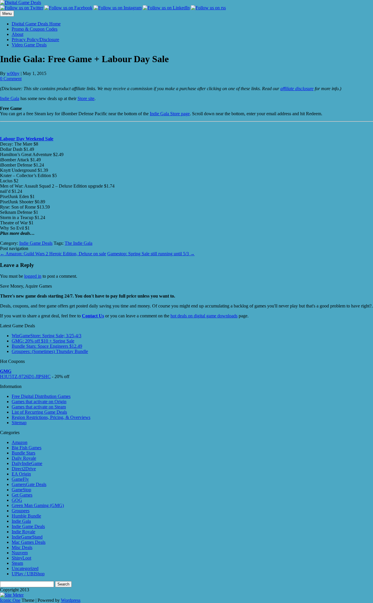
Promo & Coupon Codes (34, 29)
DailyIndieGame (27, 463)
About (17, 34)
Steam (17, 563)
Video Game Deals (29, 44)
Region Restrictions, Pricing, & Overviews (51, 417)
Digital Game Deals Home (36, 23)
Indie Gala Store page (170, 113)
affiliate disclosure (297, 88)
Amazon (19, 442)
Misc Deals (22, 547)
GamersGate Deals (29, 484)
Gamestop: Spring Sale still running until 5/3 (151, 253)
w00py (13, 73)
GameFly (20, 479)
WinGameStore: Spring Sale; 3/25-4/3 (46, 335)
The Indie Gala (78, 243)
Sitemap (19, 422)
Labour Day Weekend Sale (26, 138)
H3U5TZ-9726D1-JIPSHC (25, 376)
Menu (7, 13)
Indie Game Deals (35, 243)
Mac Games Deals (28, 542)
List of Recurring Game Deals (39, 412)
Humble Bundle (26, 515)
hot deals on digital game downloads (203, 315)
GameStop (21, 489)
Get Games (22, 494)
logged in (32, 276)
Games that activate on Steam (39, 406)
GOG (17, 500)
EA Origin (21, 473)
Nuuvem (20, 552)
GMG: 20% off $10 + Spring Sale (43, 340)
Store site (86, 98)
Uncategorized (25, 568)
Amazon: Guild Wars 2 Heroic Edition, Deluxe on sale (53, 253)
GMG (5, 371)
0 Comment (11, 78)
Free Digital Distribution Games (41, 396)
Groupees (20, 510)
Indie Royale (23, 531)
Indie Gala (9, 98)
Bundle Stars (23, 452)
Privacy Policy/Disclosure (35, 39)
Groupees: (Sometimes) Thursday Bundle (50, 351)
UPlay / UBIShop (28, 573)
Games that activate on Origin (39, 401)
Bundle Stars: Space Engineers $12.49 (47, 346)
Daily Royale (24, 458)
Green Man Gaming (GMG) (38, 505)
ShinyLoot (21, 557)
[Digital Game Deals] (20, 2)
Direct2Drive (24, 468)
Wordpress (70, 600)
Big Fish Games (26, 447)
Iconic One (10, 600)
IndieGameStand (27, 536)
